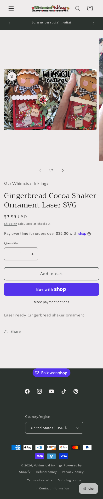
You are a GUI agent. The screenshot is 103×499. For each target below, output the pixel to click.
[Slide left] (40, 170)
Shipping (10, 223)
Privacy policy (73, 472)
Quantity (11, 243)
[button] (11, 8)
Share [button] (16, 331)
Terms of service (40, 480)
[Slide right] (62, 170)
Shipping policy (69, 480)
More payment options (51, 302)
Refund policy (46, 472)
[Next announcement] (93, 23)
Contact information (54, 488)
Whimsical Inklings (48, 465)
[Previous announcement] (9, 23)
